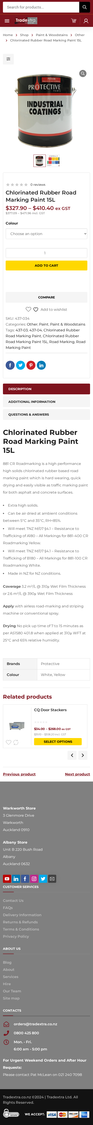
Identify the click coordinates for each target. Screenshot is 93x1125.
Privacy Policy (16, 936)
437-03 (22, 330)
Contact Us (13, 900)
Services (10, 977)
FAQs (8, 908)
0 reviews (37, 185)
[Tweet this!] (20, 365)
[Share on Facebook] (10, 365)
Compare (46, 297)
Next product (77, 774)
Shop (24, 35)
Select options (58, 742)
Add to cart (46, 265)
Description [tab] (19, 389)
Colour (12, 223)
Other (80, 35)
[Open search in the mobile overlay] (46, 7)
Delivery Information (22, 915)
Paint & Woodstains (52, 35)
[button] (82, 73)
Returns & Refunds (20, 922)
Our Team (12, 991)
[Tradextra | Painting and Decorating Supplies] (26, 20)
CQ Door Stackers (50, 710)
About (8, 969)
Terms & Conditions (21, 929)
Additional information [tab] (31, 402)
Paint (44, 324)
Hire (7, 984)
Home (8, 35)
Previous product (19, 774)
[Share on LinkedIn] (41, 365)
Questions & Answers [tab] (28, 414)
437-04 (35, 330)
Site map (11, 998)
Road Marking (61, 342)
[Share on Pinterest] (30, 365)
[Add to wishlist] (8, 742)
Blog (7, 962)
